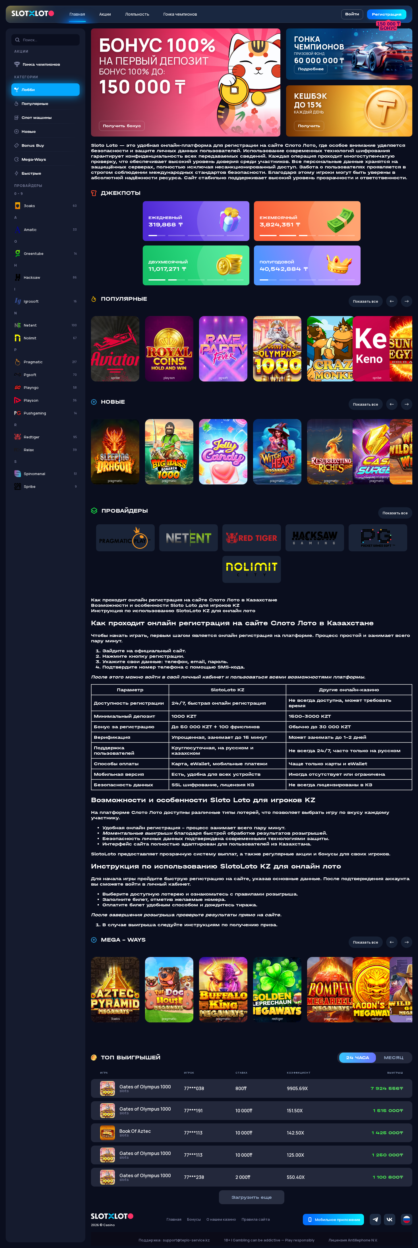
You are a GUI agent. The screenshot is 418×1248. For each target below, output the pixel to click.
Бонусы (194, 1219)
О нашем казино (221, 1219)
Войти (352, 14)
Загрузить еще (251, 1197)
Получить (309, 125)
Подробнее (311, 69)
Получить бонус (122, 125)
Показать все (365, 301)
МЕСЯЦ (393, 1057)
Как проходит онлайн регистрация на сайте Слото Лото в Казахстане (184, 600)
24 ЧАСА (357, 1057)
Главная (77, 14)
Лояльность (137, 14)
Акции (105, 14)
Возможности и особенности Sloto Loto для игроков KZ (165, 605)
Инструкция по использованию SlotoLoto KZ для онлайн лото (173, 610)
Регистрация (387, 14)
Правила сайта (256, 1219)
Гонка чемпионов (180, 14)
